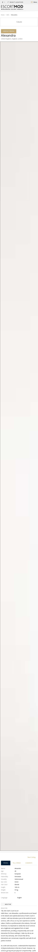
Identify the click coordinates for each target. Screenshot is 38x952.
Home (2, 15)
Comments (28, 863)
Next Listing (31, 857)
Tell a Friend (17, 863)
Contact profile (8, 31)
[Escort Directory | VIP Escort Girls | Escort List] (12, 7)
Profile (5, 863)
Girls (7, 15)
